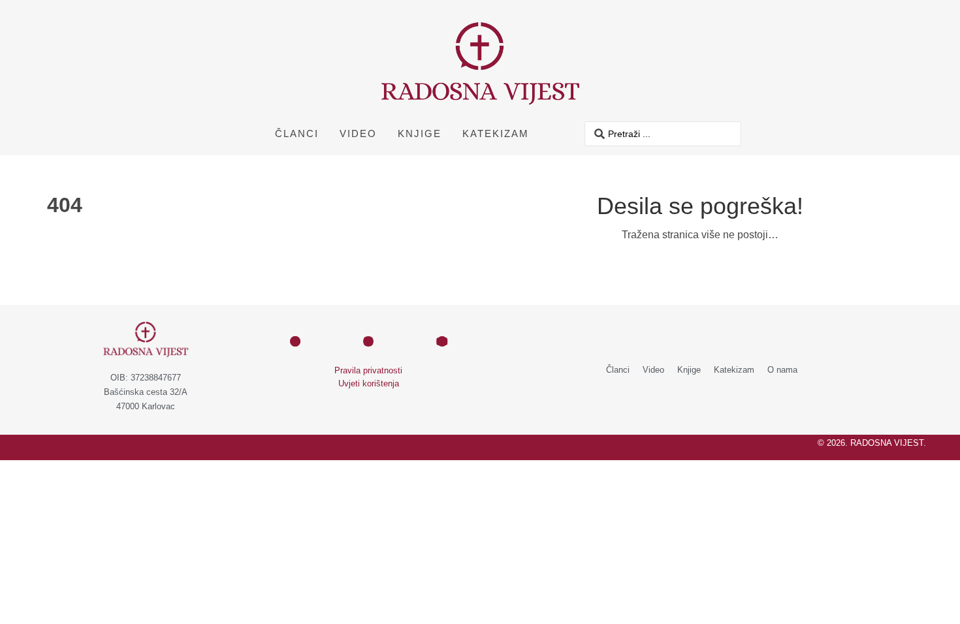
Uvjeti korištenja (368, 383)
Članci (297, 133)
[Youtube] (442, 341)
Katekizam (495, 133)
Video (358, 133)
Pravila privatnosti (368, 370)
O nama (782, 370)
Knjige (419, 133)
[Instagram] (368, 341)
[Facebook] (295, 341)
